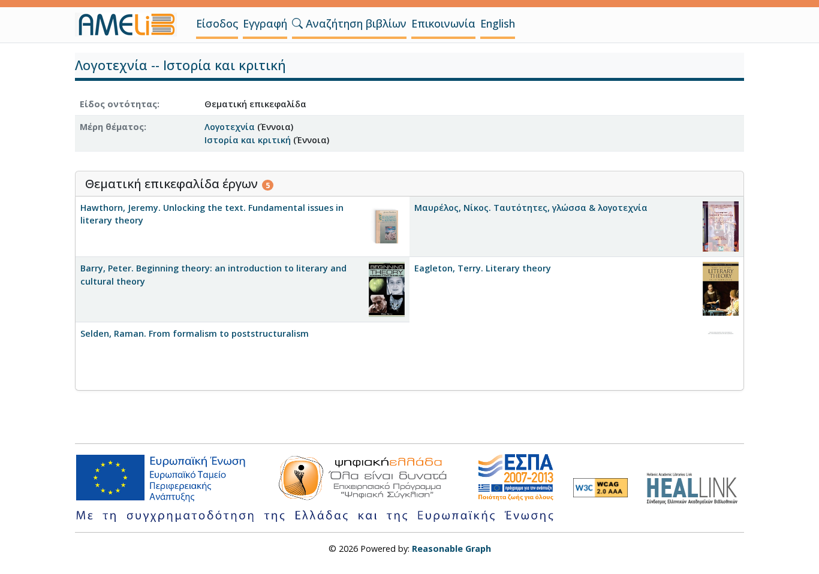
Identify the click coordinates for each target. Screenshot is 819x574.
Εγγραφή (265, 23)
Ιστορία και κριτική (247, 140)
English (497, 23)
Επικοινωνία (443, 23)
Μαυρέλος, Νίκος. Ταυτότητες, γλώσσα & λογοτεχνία (531, 207)
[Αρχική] (130, 25)
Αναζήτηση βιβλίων (355, 23)
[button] (297, 23)
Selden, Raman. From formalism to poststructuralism (194, 333)
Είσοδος (217, 23)
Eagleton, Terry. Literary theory (482, 268)
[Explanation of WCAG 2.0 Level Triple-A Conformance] (600, 487)
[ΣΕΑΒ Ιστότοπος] (695, 487)
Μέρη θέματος (112, 126)
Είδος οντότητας (118, 104)
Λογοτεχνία (229, 126)
